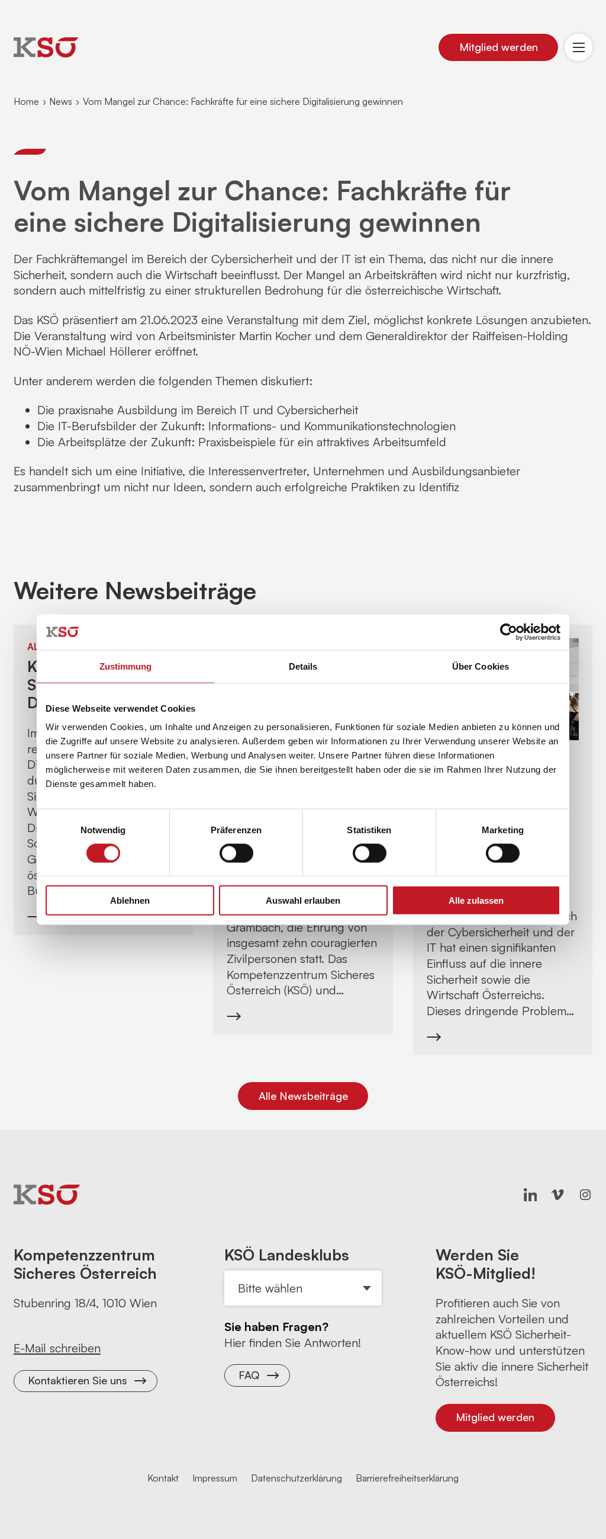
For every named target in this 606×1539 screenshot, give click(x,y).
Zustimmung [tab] (125, 666)
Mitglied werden (498, 46)
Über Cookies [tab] (480, 666)
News (60, 101)
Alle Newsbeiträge (303, 1095)
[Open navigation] (578, 48)
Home (26, 101)
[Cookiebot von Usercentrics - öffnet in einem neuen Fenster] (508, 632)
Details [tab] (303, 666)
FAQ (248, 1374)
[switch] (236, 852)
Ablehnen (130, 900)
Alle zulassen (476, 900)
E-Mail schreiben (57, 1347)
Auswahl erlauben (303, 900)
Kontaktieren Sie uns (77, 1380)
